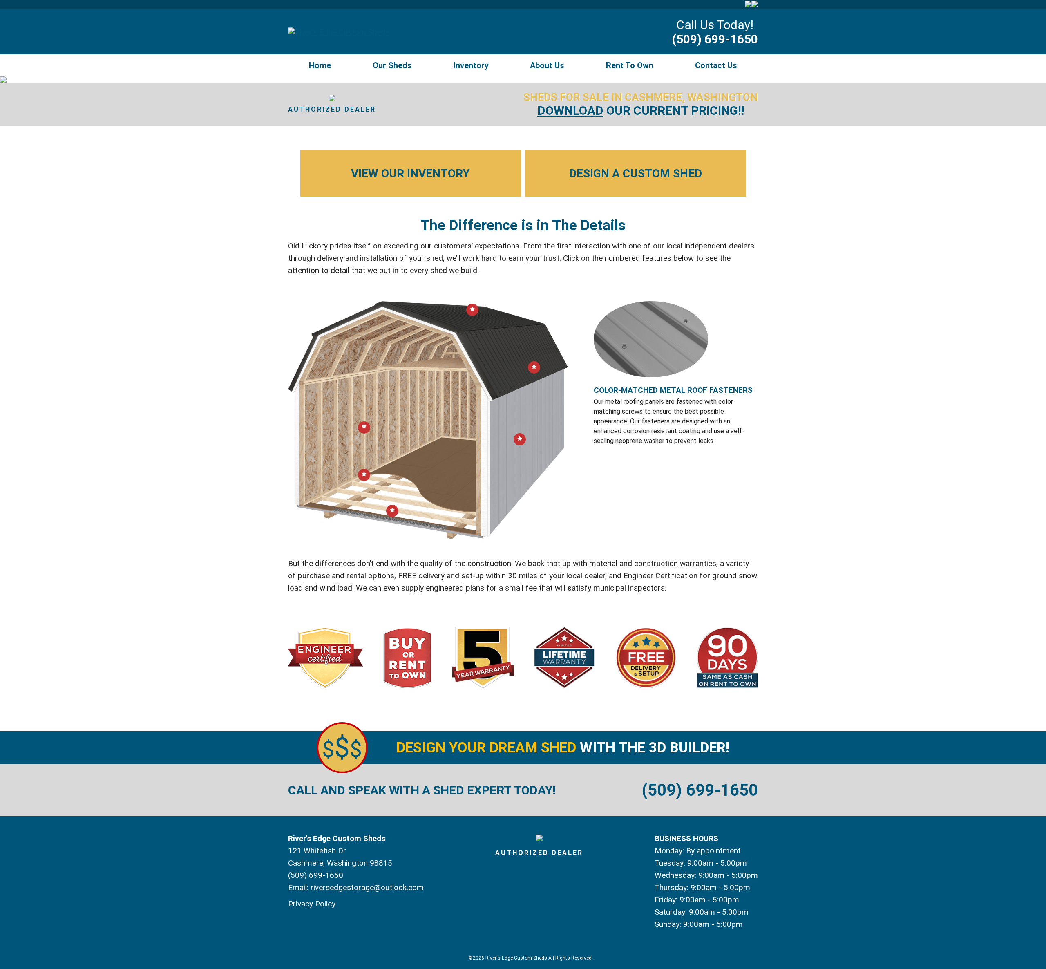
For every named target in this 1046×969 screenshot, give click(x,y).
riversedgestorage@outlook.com (367, 887)
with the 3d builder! (562, 747)
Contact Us (716, 65)
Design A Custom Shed (635, 173)
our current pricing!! (640, 110)
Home (320, 65)
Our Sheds (392, 65)
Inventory (471, 65)
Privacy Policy (311, 904)
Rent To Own (629, 65)
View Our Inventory (410, 173)
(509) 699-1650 (715, 39)
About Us (547, 65)
